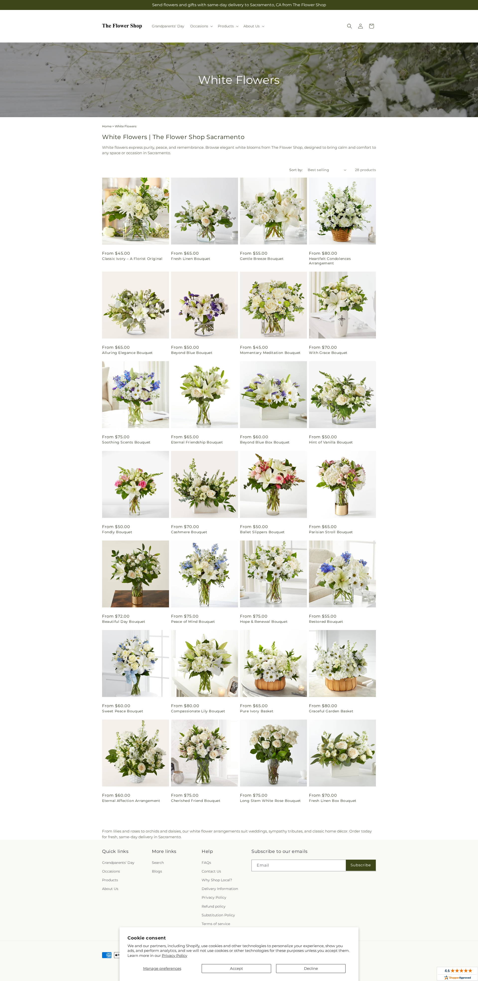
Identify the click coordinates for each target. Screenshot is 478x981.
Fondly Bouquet (117, 532)
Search (158, 862)
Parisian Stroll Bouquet (331, 532)
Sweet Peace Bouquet (122, 711)
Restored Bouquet (326, 621)
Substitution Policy (218, 915)
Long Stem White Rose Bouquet (270, 800)
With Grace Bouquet (328, 352)
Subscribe (361, 865)
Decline (311, 968)
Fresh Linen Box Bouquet (333, 800)
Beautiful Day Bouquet (123, 621)
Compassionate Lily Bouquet (198, 711)
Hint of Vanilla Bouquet (331, 442)
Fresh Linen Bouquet (190, 258)
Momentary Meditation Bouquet (270, 352)
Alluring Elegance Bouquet (127, 352)
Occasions (111, 871)
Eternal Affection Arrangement (131, 800)
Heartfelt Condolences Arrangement (330, 260)
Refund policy (214, 906)
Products (110, 880)
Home (107, 126)
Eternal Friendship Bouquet (197, 442)
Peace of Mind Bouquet (193, 621)
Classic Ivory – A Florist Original (132, 258)
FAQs (206, 862)
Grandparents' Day (118, 862)
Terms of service (216, 924)
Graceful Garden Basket (331, 711)
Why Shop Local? (217, 880)
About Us (110, 888)
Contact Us (211, 871)
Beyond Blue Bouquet (191, 352)
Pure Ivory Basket (256, 711)
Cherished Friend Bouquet (195, 800)
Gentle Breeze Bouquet (262, 258)
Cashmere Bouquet (189, 532)
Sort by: (296, 170)
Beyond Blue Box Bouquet (265, 442)
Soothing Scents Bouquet (126, 442)
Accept (236, 968)
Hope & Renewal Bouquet (264, 621)
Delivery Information (220, 888)
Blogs (157, 871)
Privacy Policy (174, 955)
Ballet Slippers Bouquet (262, 532)
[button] (201, 26)
